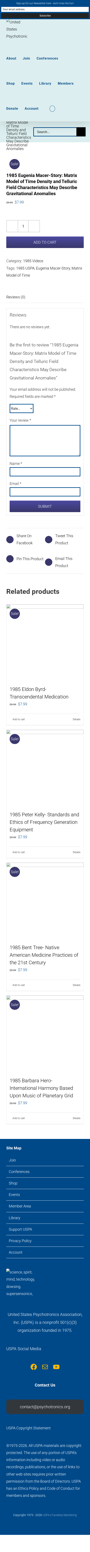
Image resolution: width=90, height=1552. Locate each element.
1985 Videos (33, 261)
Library (14, 1218)
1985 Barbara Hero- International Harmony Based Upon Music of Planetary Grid (41, 1088)
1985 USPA (25, 268)
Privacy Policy (20, 1241)
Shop (13, 1183)
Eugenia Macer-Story (53, 268)
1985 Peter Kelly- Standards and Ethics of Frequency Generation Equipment (44, 822)
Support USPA (20, 1229)
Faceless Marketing (64, 1515)
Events (14, 1194)
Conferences (19, 1171)
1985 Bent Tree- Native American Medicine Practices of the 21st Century (44, 955)
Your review (20, 420)
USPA (46, 1515)
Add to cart (45, 242)
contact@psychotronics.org (45, 1406)
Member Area (20, 1206)
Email (15, 483)
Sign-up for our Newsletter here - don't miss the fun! (45, 3)
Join (12, 1160)
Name (16, 463)
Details (76, 719)
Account (15, 1252)
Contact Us (45, 1385)
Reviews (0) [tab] (15, 297)
